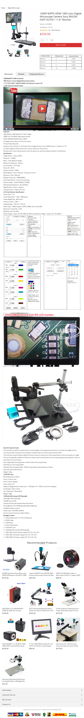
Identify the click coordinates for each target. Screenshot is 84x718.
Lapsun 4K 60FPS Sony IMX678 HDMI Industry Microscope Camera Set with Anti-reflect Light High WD (41, 575)
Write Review (56, 30)
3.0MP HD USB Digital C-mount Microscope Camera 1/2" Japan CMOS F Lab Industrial (68, 575)
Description (8, 74)
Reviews (21, 74)
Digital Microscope (14, 8)
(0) (49, 30)
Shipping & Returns (36, 74)
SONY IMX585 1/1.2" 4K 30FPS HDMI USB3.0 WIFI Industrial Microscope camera (14, 646)
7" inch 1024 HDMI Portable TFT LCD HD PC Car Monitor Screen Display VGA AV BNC (41, 646)
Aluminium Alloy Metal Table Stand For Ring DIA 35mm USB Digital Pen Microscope (13, 681)
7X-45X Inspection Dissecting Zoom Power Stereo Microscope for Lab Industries (67, 611)
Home (3, 8)
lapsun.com (37, 709)
